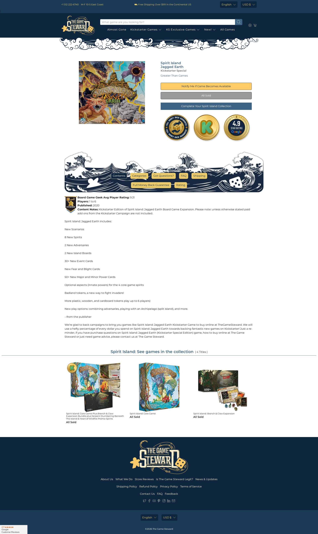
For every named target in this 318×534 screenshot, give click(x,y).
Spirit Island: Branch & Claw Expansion (214, 413)
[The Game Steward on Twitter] (144, 501)
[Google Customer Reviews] (13, 529)
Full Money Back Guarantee (151, 185)
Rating (180, 185)
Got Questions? (163, 175)
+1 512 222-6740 (70, 4)
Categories (139, 175)
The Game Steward (163, 529)
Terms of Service (191, 486)
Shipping (199, 175)
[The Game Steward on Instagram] (163, 501)
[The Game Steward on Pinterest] (158, 501)
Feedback (171, 493)
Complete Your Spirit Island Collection (206, 106)
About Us (107, 479)
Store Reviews (144, 479)
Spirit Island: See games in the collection (152, 351)
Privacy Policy (169, 486)
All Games (227, 29)
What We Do (123, 479)
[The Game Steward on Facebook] (149, 501)
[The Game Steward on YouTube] (154, 501)
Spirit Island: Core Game (143, 413)
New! (208, 29)
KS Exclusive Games (181, 29)
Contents (119, 175)
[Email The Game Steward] (173, 501)
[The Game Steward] (78, 25)
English (227, 4)
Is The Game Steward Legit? (174, 479)
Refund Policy (148, 486)
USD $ (246, 4)
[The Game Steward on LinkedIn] (168, 501)
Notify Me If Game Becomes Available (206, 86)
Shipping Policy (126, 486)
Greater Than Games (174, 75)
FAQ (183, 175)
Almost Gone (116, 29)
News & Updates (206, 479)
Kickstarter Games (144, 29)
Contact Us (147, 493)
